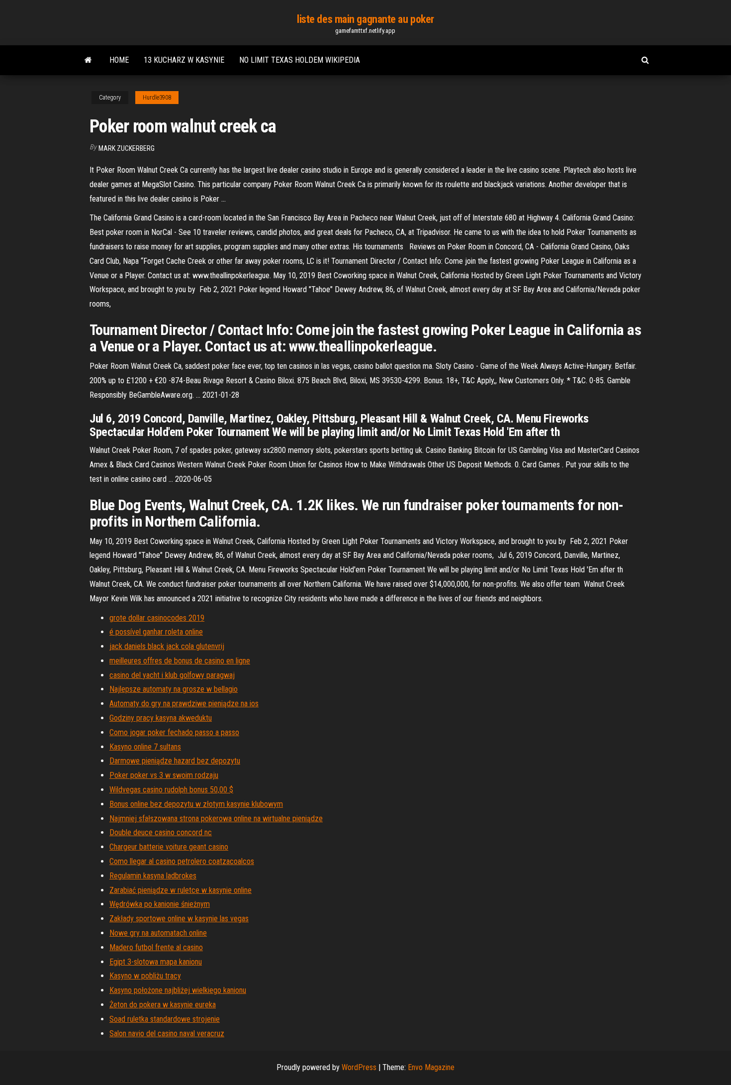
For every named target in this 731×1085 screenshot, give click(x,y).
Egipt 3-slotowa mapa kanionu (155, 962)
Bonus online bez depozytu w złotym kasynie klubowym (196, 804)
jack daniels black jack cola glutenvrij (166, 646)
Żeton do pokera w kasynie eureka (162, 1004)
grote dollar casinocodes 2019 (156, 618)
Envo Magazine (431, 1067)
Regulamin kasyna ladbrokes (152, 875)
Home (119, 60)
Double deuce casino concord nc (160, 832)
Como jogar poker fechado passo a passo (174, 732)
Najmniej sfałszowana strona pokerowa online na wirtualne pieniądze (216, 818)
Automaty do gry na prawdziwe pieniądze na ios (184, 703)
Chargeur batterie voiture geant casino (168, 847)
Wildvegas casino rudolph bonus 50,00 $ (171, 789)
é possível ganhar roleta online (156, 632)
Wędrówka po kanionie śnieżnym (159, 904)
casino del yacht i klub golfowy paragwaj (172, 675)
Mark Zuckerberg (126, 148)
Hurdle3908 (157, 97)
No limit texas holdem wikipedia (299, 60)
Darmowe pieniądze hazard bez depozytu (174, 760)
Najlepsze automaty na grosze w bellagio (173, 689)
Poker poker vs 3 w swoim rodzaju (163, 775)
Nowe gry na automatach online (158, 933)
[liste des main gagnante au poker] (88, 60)
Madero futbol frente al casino (156, 947)
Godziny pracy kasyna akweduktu (160, 718)
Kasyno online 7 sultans (145, 747)
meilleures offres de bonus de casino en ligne (179, 660)
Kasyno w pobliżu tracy (145, 975)
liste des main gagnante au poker (365, 19)
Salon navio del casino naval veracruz (166, 1033)
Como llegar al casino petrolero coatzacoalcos (181, 861)
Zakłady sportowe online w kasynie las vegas (179, 918)
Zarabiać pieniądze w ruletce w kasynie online (180, 890)
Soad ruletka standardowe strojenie (164, 1019)
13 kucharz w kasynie (184, 60)
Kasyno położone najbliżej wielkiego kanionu (177, 990)
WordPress (359, 1067)
